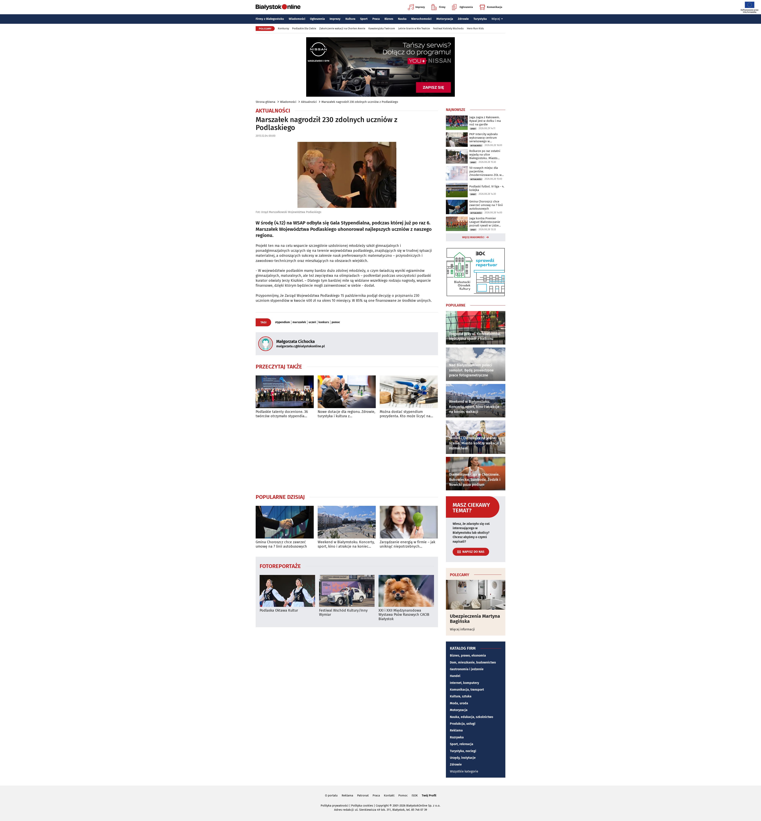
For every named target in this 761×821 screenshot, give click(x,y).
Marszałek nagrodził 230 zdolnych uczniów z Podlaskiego (359, 102)
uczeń (312, 322)
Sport (364, 19)
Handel (455, 676)
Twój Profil (429, 795)
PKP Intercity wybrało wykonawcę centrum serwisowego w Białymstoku (483, 137)
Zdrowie (463, 19)
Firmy (442, 7)
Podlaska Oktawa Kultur (279, 610)
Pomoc (403, 795)
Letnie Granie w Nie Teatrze (414, 28)
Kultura (350, 19)
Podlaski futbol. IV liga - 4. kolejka (486, 188)
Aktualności (309, 102)
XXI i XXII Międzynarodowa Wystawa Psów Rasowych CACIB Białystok (404, 614)
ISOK (415, 795)
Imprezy (420, 7)
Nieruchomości (421, 19)
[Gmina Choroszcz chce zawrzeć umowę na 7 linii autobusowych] (285, 522)
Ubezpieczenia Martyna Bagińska (475, 619)
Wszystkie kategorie (464, 771)
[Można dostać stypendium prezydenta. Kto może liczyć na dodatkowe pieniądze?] (409, 391)
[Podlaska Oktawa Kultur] (287, 591)
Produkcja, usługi (462, 724)
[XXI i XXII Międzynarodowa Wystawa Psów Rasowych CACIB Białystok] (406, 591)
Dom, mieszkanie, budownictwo (473, 662)
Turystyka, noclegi (463, 751)
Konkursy (283, 28)
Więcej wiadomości (473, 237)
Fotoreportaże (280, 566)
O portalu (331, 795)
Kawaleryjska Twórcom (381, 28)
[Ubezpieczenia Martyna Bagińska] (475, 595)
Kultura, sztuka (460, 696)
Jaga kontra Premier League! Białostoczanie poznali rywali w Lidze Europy (484, 222)
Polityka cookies (362, 805)
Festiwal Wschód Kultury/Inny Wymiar (343, 612)
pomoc (336, 322)
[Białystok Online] (278, 7)
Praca (376, 19)
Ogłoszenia (466, 7)
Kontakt (389, 795)
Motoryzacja (444, 19)
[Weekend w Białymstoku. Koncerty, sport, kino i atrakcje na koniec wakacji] (347, 522)
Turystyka (480, 19)
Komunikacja (494, 7)
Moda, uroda (459, 703)
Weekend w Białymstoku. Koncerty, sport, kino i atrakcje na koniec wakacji (346, 544)
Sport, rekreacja (461, 744)
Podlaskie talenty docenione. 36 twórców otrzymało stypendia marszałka (282, 414)
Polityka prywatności (334, 805)
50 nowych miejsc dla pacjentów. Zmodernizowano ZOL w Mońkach (485, 171)
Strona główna (265, 102)
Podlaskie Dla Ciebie (304, 28)
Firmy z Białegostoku (270, 19)
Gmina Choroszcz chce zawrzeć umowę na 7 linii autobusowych (281, 544)
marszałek (299, 322)
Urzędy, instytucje (463, 758)
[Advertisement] (347, 456)
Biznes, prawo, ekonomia (468, 655)
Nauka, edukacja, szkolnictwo (471, 717)
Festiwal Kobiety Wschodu (448, 28)
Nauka (402, 19)
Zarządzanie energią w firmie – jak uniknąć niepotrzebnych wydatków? (407, 544)
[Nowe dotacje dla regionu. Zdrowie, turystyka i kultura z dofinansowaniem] (347, 391)
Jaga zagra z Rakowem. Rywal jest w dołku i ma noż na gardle (485, 121)
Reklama (456, 730)
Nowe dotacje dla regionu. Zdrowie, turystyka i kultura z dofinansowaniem (346, 414)
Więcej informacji (462, 629)
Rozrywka (457, 737)
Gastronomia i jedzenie (467, 669)
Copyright (382, 805)
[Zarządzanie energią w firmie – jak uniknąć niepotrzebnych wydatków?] (409, 522)
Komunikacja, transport (467, 689)
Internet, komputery (464, 683)
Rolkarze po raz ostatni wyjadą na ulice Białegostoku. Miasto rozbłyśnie (484, 154)
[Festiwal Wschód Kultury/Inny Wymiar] (347, 591)
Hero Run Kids (475, 28)
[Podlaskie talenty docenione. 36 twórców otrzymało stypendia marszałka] (285, 391)
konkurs (323, 322)
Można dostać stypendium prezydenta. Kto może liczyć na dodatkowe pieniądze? (405, 414)
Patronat (363, 795)
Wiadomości (297, 19)
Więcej (495, 19)
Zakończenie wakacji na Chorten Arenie (342, 28)
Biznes (388, 19)
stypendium (282, 322)
